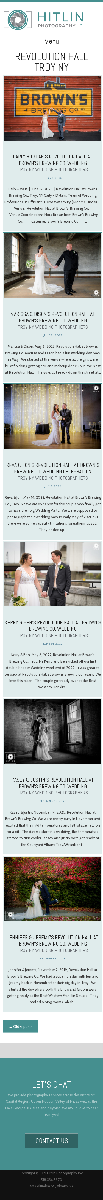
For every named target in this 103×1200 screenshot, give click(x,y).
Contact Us (51, 1141)
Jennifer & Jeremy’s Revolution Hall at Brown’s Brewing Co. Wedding (53, 943)
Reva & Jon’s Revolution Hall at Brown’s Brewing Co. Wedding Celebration (52, 471)
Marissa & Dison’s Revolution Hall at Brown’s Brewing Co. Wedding (52, 320)
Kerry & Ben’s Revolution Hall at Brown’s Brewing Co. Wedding (53, 628)
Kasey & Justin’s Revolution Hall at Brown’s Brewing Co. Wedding (53, 785)
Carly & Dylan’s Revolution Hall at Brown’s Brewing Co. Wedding (53, 162)
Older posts (20, 1026)
